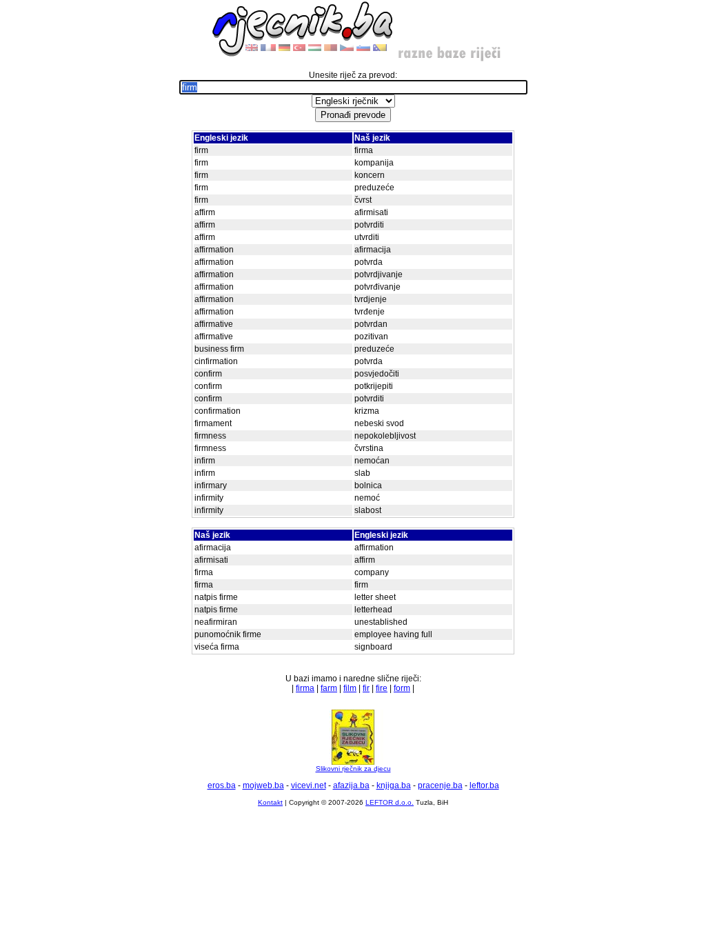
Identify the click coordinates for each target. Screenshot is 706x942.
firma (305, 688)
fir (366, 688)
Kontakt (270, 802)
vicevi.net (308, 785)
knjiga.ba (393, 785)
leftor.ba (484, 785)
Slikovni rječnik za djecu (353, 768)
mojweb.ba (263, 785)
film (349, 688)
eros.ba (222, 785)
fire (381, 688)
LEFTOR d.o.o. (389, 802)
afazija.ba (351, 785)
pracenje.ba (440, 785)
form (402, 688)
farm (329, 688)
